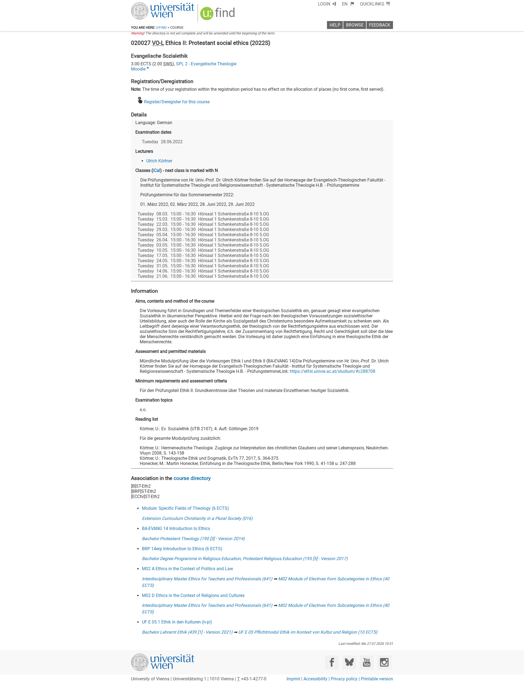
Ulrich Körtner (159, 160)
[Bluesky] (349, 662)
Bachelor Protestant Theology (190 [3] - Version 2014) (193, 538)
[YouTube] (367, 662)
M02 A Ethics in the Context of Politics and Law (187, 568)
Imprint (293, 678)
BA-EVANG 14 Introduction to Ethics (176, 528)
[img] (218, 15)
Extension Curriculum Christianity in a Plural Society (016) (197, 518)
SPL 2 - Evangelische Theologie (206, 63)
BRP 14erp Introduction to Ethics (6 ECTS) (182, 548)
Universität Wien (150, 4)
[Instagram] (384, 662)
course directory (192, 478)
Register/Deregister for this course (177, 101)
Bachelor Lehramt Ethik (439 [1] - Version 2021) (187, 632)
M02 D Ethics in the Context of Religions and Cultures (193, 595)
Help (335, 25)
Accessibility (315, 678)
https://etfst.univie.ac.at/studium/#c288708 (332, 371)
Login (324, 4)
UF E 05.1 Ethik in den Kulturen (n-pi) (177, 622)
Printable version (377, 678)
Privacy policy (344, 678)
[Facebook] (332, 662)
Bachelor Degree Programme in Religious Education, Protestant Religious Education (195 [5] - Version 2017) (245, 558)
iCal (156, 170)
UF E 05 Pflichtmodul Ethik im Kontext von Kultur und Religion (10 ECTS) (307, 632)
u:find (161, 27)
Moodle (138, 69)
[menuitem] (348, 4)
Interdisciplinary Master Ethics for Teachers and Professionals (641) (207, 578)
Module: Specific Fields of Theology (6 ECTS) (185, 508)
